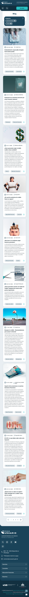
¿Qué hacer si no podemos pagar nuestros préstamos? (13, 241)
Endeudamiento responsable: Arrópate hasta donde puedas (14, 50)
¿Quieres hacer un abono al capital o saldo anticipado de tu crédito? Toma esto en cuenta (14, 493)
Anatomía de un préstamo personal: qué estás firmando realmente (14, 98)
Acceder (21, 8)
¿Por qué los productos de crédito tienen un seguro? (13, 198)
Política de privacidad (18, 594)
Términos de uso (9, 594)
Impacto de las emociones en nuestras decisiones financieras (14, 387)
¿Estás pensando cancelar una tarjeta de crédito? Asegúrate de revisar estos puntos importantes (14, 288)
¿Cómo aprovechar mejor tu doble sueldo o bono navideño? (13, 149)
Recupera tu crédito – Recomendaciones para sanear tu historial (14, 331)
